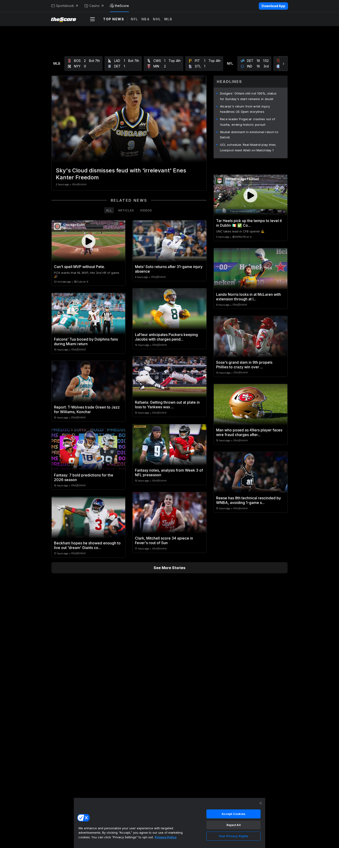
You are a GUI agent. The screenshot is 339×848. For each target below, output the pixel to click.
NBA (145, 19)
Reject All (233, 825)
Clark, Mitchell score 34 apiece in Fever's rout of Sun (164, 540)
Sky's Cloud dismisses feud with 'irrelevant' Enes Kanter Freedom (121, 174)
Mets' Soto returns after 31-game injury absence (168, 269)
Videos (146, 210)
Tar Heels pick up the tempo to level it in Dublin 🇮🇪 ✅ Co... (249, 223)
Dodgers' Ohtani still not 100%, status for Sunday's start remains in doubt (248, 96)
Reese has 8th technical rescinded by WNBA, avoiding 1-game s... (248, 500)
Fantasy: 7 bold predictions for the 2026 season (83, 477)
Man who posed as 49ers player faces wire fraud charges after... (249, 432)
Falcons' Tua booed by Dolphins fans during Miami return (86, 341)
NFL (134, 19)
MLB (168, 19)
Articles (126, 210)
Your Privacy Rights (233, 836)
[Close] (260, 803)
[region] (169, 823)
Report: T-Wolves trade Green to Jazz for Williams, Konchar (87, 409)
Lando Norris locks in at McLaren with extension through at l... (248, 296)
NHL (157, 19)
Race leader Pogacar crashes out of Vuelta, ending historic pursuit (247, 121)
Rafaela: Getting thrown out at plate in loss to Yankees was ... (167, 404)
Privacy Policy (166, 837)
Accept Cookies (234, 814)
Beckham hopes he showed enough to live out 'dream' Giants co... (87, 545)
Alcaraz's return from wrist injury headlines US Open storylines (245, 109)
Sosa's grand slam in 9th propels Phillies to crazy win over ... (244, 364)
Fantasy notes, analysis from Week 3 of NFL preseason (169, 472)
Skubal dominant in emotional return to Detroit (249, 134)
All (109, 210)
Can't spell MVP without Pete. (79, 266)
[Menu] (92, 19)
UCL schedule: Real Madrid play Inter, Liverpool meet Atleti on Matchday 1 (248, 147)
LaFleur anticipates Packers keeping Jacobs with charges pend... (166, 337)
